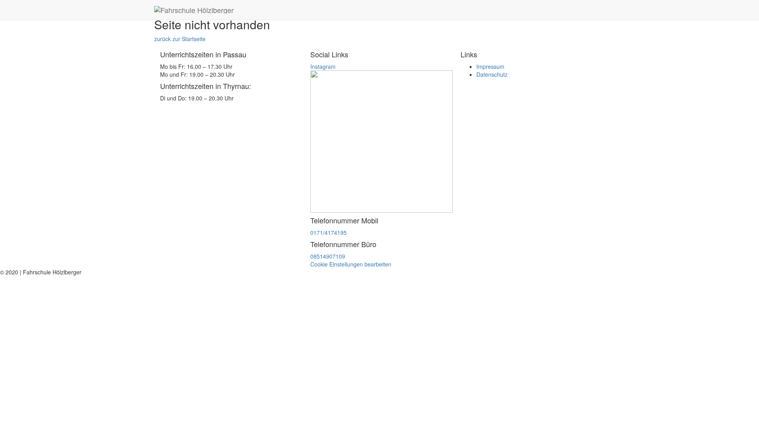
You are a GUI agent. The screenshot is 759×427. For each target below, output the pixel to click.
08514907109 (327, 256)
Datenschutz (492, 74)
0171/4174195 (328, 232)
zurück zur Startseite (180, 39)
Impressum (490, 66)
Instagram (323, 66)
